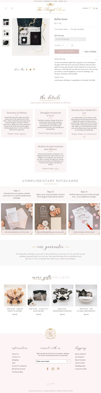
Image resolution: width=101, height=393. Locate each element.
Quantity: (57, 45)
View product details (61, 29)
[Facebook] (47, 368)
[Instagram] (52, 368)
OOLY (56, 169)
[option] (31, 37)
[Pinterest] (58, 368)
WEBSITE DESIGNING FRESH (65, 391)
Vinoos (23, 134)
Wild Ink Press (56, 133)
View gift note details (77, 29)
